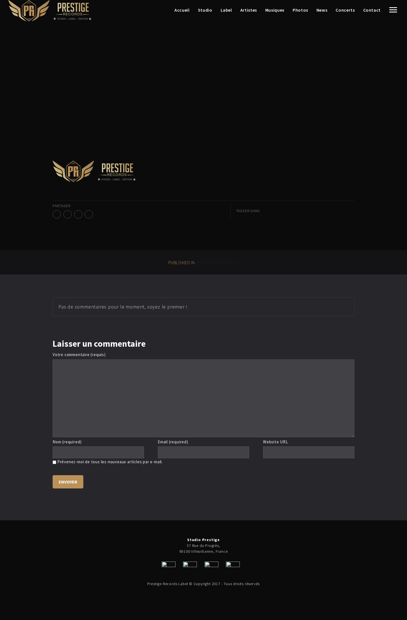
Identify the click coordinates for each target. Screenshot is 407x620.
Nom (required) (67, 441)
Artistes (248, 10)
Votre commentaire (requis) (79, 354)
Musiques (274, 10)
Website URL (275, 441)
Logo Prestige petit (203, 262)
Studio (205, 10)
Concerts (345, 10)
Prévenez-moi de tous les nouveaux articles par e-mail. (110, 461)
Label (226, 10)
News (322, 10)
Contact (372, 10)
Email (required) (173, 441)
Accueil (181, 10)
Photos (300, 10)
